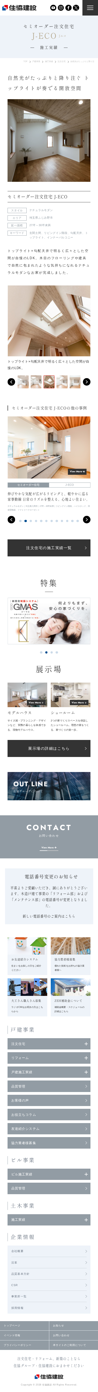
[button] (11, 382)
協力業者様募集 (23, 1143)
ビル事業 (23, 1160)
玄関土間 (35, 232)
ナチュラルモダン (41, 210)
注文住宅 (62, 61)
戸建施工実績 (21, 1072)
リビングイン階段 (55, 232)
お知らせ (58, 1325)
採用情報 (17, 1307)
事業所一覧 (19, 1296)
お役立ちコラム (23, 1115)
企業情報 (23, 1237)
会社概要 (17, 1251)
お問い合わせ (61, 1335)
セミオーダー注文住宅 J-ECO (38, 197)
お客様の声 (20, 1100)
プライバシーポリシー (17, 1345)
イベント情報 (12, 1335)
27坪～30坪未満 (40, 225)
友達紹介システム (25, 1129)
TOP (25, 61)
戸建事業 (36, 61)
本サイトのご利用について (69, 1345)
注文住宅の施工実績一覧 (49, 548)
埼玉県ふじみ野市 (41, 217)
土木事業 (23, 1205)
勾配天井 (76, 232)
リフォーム (20, 1058)
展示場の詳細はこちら (49, 748)
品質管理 (18, 1086)
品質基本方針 (20, 1273)
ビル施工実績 (21, 1174)
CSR (14, 1285)
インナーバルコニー (60, 237)
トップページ (12, 1325)
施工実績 (49, 61)
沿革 (14, 1262)
